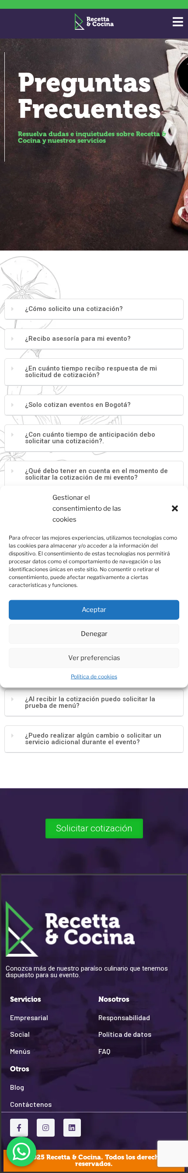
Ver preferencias (94, 658)
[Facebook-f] (19, 1128)
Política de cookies (94, 676)
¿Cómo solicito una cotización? (74, 309)
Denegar (94, 634)
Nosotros (113, 999)
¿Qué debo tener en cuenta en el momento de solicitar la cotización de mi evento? (96, 474)
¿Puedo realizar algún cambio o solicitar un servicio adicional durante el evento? (93, 738)
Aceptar (94, 610)
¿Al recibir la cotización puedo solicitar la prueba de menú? (90, 702)
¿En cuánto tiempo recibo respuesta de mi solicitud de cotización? (91, 371)
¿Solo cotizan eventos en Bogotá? (78, 405)
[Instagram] (46, 1128)
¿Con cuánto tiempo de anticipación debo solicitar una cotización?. (90, 438)
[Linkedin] (72, 1128)
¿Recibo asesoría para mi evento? (78, 339)
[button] (175, 508)
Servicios (25, 999)
